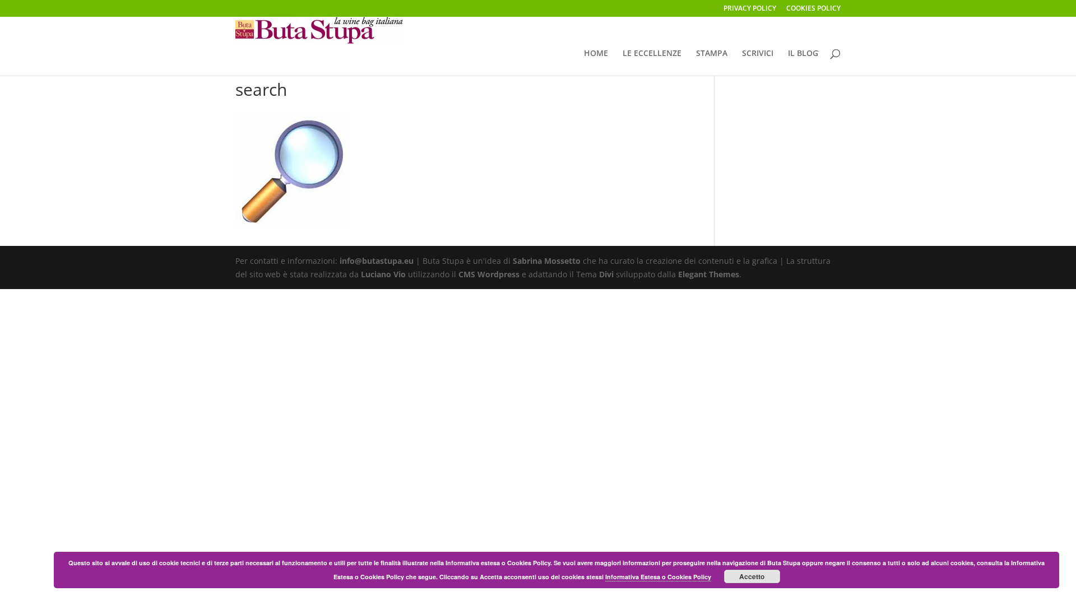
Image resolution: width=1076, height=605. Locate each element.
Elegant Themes (708, 274)
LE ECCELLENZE (652, 53)
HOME (596, 53)
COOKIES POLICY (813, 9)
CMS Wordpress (489, 274)
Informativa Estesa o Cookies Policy (658, 577)
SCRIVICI (757, 53)
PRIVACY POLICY (749, 9)
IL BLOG (803, 53)
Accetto (751, 576)
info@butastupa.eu (377, 260)
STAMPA (711, 53)
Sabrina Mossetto (547, 260)
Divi (606, 274)
